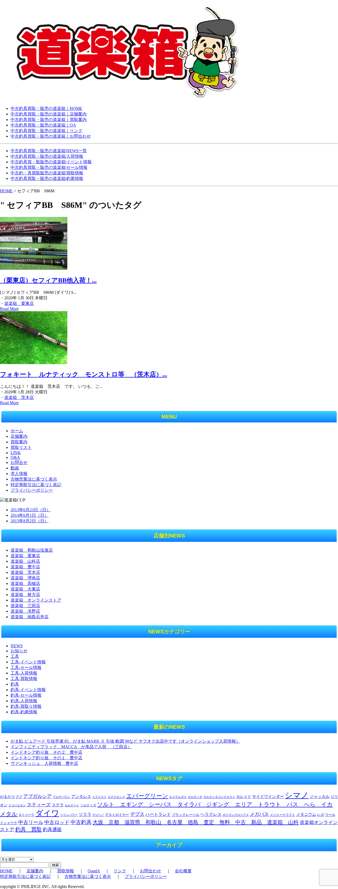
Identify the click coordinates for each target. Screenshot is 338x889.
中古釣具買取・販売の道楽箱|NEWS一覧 (49, 150)
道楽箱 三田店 (25, 605)
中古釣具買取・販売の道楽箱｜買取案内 (49, 119)
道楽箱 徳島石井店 (30, 617)
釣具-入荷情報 (24, 701)
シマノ (297, 795)
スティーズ (39, 804)
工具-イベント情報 (28, 662)
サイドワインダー (268, 796)
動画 (15, 468)
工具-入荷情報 (24, 673)
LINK (16, 452)
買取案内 (19, 442)
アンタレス (81, 796)
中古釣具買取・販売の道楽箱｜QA (43, 125)
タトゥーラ (26, 814)
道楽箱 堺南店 (25, 578)
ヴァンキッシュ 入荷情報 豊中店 (44, 763)
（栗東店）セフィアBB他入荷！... (48, 280)
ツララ (85, 814)
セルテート (72, 805)
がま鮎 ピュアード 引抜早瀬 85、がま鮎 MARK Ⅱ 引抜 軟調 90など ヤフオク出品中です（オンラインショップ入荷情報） (125, 741)
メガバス (259, 814)
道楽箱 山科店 (25, 561)
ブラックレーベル (185, 815)
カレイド (243, 797)
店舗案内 (19, 436)
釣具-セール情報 (26, 695)
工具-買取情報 (24, 678)
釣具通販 (52, 829)
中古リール (30, 822)
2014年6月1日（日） (30, 515)
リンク (120, 871)
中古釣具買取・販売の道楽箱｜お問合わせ (51, 136)
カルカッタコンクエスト (219, 796)
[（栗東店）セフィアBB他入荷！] (33, 268)
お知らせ (19, 651)
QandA (94, 871)
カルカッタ (195, 796)
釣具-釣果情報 (24, 712)
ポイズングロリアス (236, 814)
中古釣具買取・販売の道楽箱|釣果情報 (47, 178)
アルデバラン (61, 796)
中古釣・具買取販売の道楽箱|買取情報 (47, 173)
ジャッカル (320, 796)
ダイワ (47, 813)
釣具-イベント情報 (28, 689)
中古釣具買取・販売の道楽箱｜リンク (46, 130)
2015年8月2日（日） (30, 521)
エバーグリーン (147, 796)
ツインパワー (69, 814)
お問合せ (19, 462)
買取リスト (21, 447)
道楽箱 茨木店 (19, 397)
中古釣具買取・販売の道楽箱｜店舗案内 (49, 114)
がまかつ (7, 797)
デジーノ (98, 814)
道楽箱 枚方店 (25, 594)
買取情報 (65, 871)
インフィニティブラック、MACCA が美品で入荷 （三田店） (71, 746)
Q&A (15, 457)
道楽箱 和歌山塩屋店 (32, 550)
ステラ (58, 805)
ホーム (17, 431)
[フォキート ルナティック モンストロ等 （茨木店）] (33, 362)
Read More (9, 308)
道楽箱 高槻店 (25, 583)
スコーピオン (17, 805)
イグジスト (99, 796)
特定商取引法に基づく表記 (36, 484)
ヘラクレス (211, 814)
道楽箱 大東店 (25, 589)
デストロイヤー (117, 815)
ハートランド (158, 814)
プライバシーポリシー (32, 490)
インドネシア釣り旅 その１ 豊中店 (46, 758)
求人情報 (19, 473)
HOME (6, 191)
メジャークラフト (282, 815)
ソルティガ (88, 805)
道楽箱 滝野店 (25, 611)
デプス (137, 814)
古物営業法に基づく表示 (34, 479)
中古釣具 (81, 822)
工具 (15, 656)
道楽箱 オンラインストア (36, 600)
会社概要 (183, 871)
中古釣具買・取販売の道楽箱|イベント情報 (51, 162)
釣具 (15, 684)
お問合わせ (150, 871)
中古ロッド (56, 822)
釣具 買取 (28, 829)
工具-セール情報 (26, 667)
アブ (19, 797)
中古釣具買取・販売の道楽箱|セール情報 (49, 167)
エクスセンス (116, 796)
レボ (320, 815)
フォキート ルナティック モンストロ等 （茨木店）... (83, 374)
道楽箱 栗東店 (19, 303)
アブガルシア (37, 796)
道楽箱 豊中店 (25, 567)
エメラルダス (178, 796)
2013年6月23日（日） (31, 510)
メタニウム (306, 814)
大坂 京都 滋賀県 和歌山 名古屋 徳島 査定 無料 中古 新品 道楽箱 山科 (196, 822)
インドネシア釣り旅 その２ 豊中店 (46, 752)
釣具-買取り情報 (26, 706)
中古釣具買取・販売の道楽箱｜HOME (46, 108)
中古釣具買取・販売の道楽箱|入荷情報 (47, 156)
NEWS (17, 646)
